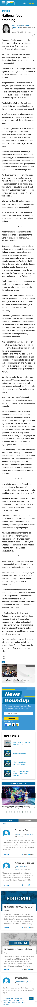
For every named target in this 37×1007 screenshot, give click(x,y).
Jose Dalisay (30, 834)
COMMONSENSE (20, 867)
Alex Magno (30, 982)
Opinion (6, 11)
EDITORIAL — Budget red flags (18, 949)
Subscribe (31, 3)
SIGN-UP (11, 718)
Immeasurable (21, 978)
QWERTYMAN (20, 834)
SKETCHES (16, 25)
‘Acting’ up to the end (24, 863)
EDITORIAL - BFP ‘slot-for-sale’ (18, 907)
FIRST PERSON (20, 982)
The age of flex (21, 830)
